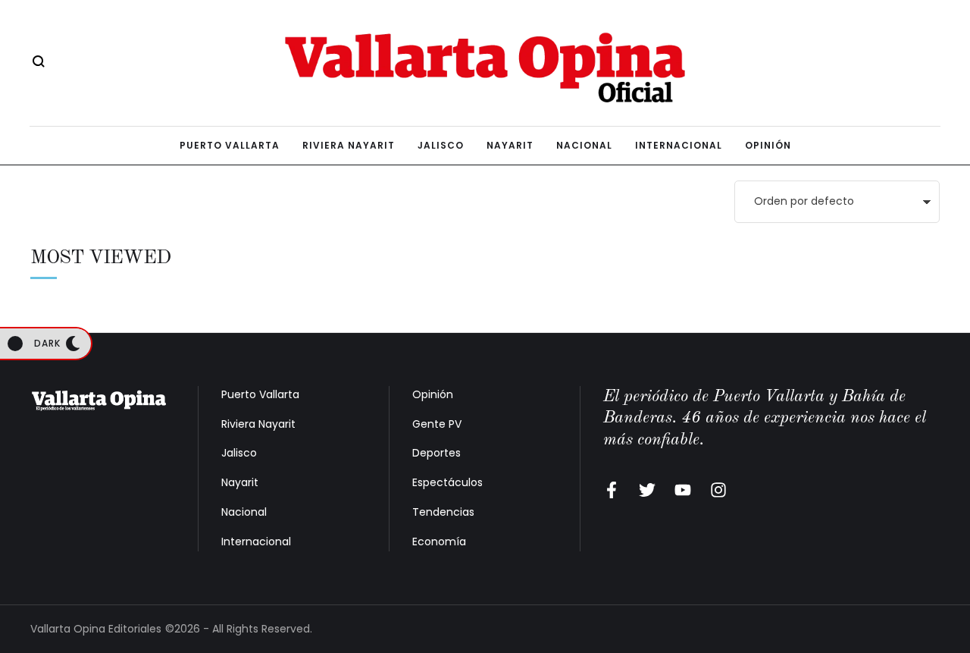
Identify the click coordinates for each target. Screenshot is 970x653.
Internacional (256, 541)
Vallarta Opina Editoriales (95, 628)
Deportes (436, 452)
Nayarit (239, 482)
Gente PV (437, 424)
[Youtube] (682, 490)
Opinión (432, 394)
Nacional (244, 512)
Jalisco (239, 452)
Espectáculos (447, 482)
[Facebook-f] (611, 490)
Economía (439, 541)
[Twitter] (647, 490)
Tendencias (443, 512)
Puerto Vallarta (260, 394)
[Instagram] (718, 490)
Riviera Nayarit (258, 424)
